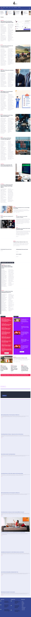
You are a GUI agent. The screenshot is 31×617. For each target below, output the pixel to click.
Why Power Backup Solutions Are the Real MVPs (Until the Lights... (7, 610)
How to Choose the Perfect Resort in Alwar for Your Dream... (17, 611)
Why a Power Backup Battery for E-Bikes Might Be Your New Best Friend (4, 368)
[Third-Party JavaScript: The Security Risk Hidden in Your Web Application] (23, 173)
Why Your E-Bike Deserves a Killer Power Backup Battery (25, 340)
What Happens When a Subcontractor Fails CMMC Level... (7, 266)
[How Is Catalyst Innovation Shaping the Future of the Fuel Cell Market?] (23, 298)
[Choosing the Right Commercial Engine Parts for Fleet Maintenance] (12, 606)
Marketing (2, 69)
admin (14, 245)
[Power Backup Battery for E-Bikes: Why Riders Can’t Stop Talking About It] (17, 333)
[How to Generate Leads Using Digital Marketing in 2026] (23, 123)
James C (14, 212)
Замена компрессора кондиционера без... (18, 11)
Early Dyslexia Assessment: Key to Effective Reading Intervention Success (7, 350)
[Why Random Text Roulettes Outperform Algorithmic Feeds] (23, 29)
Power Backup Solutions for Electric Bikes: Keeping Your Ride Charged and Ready (12, 473)
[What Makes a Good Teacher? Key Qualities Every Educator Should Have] (23, 99)
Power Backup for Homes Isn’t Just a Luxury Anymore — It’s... (7, 602)
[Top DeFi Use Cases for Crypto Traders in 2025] (17, 327)
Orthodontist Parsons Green (6, 249)
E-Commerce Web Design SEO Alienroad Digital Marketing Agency (7, 186)
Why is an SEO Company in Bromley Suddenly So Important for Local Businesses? (6, 320)
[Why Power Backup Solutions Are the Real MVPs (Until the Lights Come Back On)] (2, 610)
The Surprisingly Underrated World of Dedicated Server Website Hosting (6, 333)
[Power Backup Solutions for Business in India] (7, 359)
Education (2, 90)
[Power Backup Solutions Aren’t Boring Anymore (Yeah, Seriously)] (12, 602)
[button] (30, 8)
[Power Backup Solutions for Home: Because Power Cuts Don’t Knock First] (15, 380)
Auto (16, 215)
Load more (21, 351)
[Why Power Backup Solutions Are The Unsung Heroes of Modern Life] (15, 485)
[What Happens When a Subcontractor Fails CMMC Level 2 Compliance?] (23, 272)
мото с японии (18, 254)
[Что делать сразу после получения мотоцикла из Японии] (14, 13)
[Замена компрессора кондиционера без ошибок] (22, 13)
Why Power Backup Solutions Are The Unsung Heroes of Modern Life (10, 492)
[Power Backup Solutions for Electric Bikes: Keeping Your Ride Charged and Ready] (15, 466)
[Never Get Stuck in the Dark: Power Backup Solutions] (15, 446)
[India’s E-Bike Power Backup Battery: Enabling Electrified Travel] (15, 564)
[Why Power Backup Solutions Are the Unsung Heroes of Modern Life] (15, 407)
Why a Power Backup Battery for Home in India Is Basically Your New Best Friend (24, 368)
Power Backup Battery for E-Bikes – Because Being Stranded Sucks (14, 368)
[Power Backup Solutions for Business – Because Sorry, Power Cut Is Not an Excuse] (15, 426)
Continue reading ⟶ (3, 386)
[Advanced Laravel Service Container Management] (23, 146)
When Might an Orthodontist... (1, 11)
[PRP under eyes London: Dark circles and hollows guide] (30, 13)
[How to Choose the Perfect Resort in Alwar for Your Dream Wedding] (12, 611)
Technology (2, 20)
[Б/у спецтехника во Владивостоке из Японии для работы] (23, 53)
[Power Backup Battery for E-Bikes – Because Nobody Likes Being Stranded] (17, 346)
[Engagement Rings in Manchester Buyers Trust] (7, 243)
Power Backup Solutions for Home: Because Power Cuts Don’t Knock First (14, 374)
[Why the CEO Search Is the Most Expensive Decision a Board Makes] (23, 78)
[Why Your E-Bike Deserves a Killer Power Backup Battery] (17, 340)
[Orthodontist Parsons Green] (8, 256)
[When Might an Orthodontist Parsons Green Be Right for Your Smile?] (6, 13)
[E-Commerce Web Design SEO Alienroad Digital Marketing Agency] (23, 193)
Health (14, 206)
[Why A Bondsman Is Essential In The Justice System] (15, 584)
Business (2, 215)
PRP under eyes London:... (25, 12)
